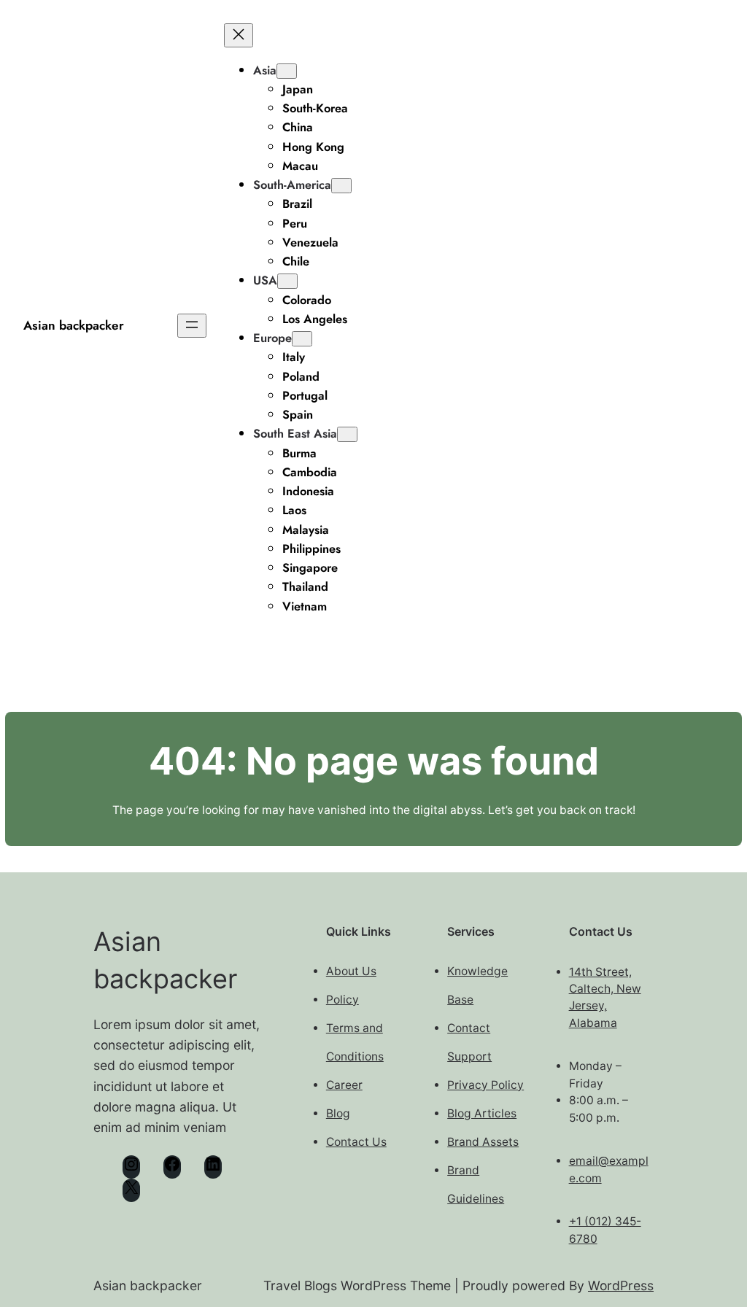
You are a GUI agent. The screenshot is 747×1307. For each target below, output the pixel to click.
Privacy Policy (485, 1085)
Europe (272, 337)
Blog (338, 1113)
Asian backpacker (73, 325)
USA (265, 280)
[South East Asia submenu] (347, 434)
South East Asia (295, 433)
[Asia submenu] (286, 71)
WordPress (621, 1285)
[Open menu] (191, 326)
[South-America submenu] (341, 185)
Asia (264, 70)
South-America (292, 184)
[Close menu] (238, 35)
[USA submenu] (287, 281)
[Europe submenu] (302, 338)
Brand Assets (483, 1142)
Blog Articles (481, 1113)
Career (344, 1085)
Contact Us (356, 1142)
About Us (351, 971)
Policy (342, 1000)
